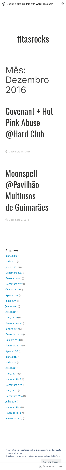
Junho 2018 (11, 357)
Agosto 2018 (11, 351)
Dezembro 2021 (14, 272)
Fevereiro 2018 (13, 379)
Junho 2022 (11, 256)
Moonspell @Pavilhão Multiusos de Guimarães (26, 190)
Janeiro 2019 (12, 329)
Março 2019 (11, 317)
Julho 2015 (10, 401)
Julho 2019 (11, 300)
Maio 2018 (11, 362)
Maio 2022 (11, 261)
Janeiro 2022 (12, 267)
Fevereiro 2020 (13, 278)
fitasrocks (33, 38)
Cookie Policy (55, 456)
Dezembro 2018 (14, 334)
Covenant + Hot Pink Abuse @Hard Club (29, 122)
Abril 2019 (10, 312)
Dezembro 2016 (14, 396)
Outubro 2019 (12, 289)
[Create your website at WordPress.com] (33, 4)
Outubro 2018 (12, 340)
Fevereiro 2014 (13, 413)
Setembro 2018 (13, 345)
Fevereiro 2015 (13, 407)
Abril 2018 (10, 368)
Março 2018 (11, 373)
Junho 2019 (11, 306)
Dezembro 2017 (14, 385)
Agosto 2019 (11, 295)
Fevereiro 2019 (13, 323)
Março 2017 (11, 390)
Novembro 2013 (14, 418)
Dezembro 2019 (14, 284)
